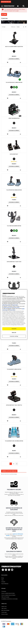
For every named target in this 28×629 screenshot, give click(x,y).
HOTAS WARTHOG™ (14, 154)
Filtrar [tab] (4, 14)
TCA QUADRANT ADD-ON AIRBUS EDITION (14, 440)
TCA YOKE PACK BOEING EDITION (14, 225)
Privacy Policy (15, 304)
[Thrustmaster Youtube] (12, 570)
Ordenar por (13, 26)
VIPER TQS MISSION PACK (14, 118)
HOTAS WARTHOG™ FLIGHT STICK (14, 261)
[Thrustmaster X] (9, 570)
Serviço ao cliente (4, 614)
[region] (14, 314)
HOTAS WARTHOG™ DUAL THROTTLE (14, 405)
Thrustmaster (3, 591)
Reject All (14, 332)
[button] (7, 62)
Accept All (14, 328)
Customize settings (14, 336)
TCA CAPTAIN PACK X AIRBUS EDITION (14, 82)
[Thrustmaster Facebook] (3, 570)
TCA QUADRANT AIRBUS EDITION (14, 369)
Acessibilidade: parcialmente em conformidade (9, 598)
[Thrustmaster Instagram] (6, 570)
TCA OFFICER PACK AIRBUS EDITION (14, 190)
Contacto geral (4, 612)
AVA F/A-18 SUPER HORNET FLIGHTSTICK (14, 46)
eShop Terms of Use (6, 304)
